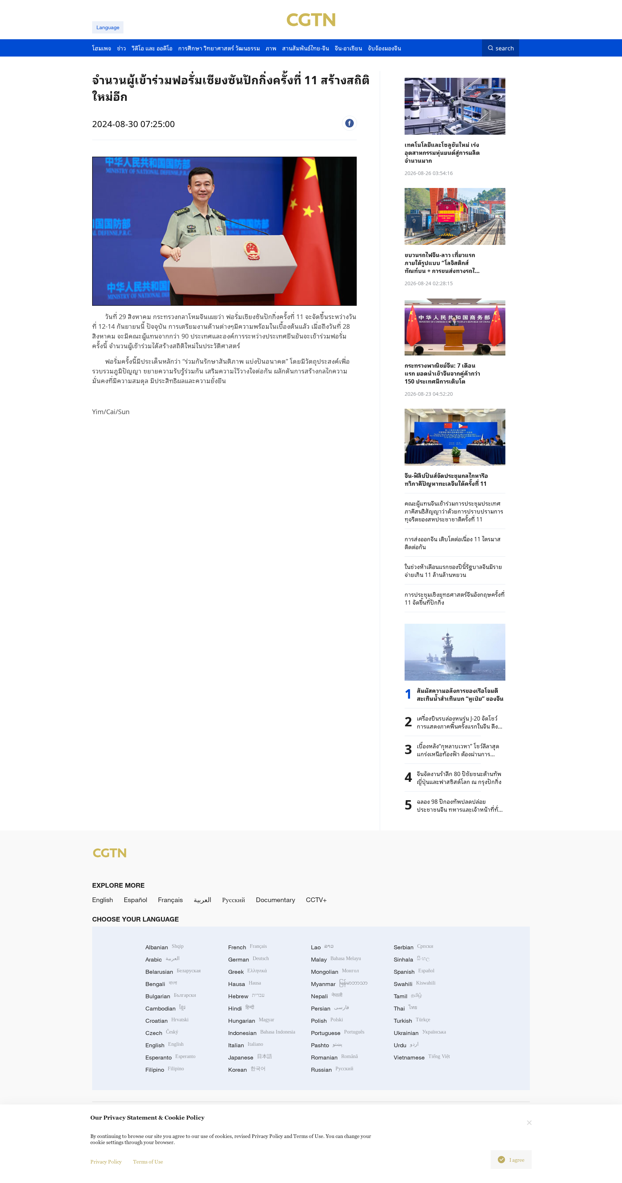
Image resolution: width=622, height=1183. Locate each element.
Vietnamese (422, 1057)
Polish (327, 1020)
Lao (322, 947)
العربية (202, 900)
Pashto (326, 1045)
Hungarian (251, 1020)
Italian (245, 1045)
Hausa (244, 983)
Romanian (334, 1057)
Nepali (326, 996)
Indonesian (261, 1032)
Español (135, 900)
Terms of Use (148, 1162)
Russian (332, 1069)
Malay (336, 959)
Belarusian (172, 971)
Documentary (275, 900)
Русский (233, 900)
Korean (247, 1069)
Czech (161, 1032)
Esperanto (170, 1057)
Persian (330, 1008)
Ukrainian (420, 1032)
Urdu (406, 1045)
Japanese (250, 1057)
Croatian (167, 1020)
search (505, 47)
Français (170, 900)
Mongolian (335, 971)
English (102, 900)
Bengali (161, 983)
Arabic (162, 959)
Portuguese (337, 1032)
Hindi (241, 1008)
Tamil (408, 996)
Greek (247, 971)
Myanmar (339, 983)
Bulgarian (170, 996)
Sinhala (412, 959)
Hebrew (246, 996)
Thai (405, 1008)
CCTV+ (316, 900)
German (248, 959)
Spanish (414, 971)
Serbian (413, 947)
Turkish (412, 1020)
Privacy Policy (106, 1162)
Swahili (415, 983)
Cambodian (165, 1008)
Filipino (164, 1069)
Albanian (164, 947)
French (247, 947)
